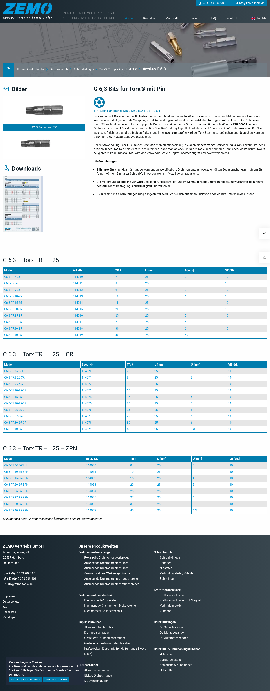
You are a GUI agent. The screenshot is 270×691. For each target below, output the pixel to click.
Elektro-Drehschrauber (98, 675)
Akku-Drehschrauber (97, 670)
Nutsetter (166, 568)
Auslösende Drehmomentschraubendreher (111, 584)
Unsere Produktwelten (31, 69)
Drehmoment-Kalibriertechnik (103, 611)
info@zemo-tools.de (20, 584)
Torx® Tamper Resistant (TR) (118, 69)
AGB (6, 607)
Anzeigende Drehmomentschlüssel (106, 563)
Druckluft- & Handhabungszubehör (177, 649)
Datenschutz (11, 601)
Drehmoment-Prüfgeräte (100, 600)
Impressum (10, 596)
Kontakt (232, 18)
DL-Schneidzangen (172, 627)
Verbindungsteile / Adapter (177, 573)
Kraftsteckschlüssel (172, 595)
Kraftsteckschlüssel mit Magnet (180, 600)
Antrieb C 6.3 (154, 69)
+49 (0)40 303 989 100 (20, 573)
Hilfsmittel (166, 670)
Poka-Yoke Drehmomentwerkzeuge (106, 557)
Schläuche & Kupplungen (176, 665)
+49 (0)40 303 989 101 (21, 578)
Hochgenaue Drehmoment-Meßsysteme (110, 605)
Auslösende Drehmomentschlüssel (106, 568)
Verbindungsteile (170, 605)
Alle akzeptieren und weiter (25, 679)
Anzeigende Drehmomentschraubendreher (111, 578)
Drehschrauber (88, 665)
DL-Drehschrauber (96, 681)
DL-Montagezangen (172, 632)
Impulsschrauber (89, 622)
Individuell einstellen (56, 679)
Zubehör (165, 611)
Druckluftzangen (165, 622)
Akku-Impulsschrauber (98, 627)
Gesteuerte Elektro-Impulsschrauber (107, 643)
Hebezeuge (167, 654)
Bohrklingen (167, 578)
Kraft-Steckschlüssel (167, 590)
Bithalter (165, 563)
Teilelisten (9, 612)
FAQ (213, 18)
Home (129, 18)
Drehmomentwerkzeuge (94, 552)
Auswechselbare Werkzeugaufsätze (107, 573)
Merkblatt (171, 18)
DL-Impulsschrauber (97, 632)
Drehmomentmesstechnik (95, 595)
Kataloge (9, 617)
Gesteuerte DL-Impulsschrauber (104, 638)
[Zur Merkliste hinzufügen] (264, 233)
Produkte (149, 18)
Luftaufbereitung (171, 659)
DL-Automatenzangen (174, 638)
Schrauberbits (60, 69)
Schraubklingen (84, 69)
